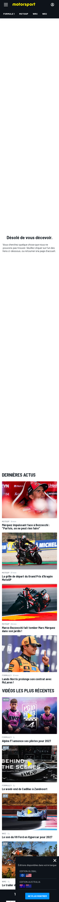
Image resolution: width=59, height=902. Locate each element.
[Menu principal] (6, 4)
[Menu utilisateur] (52, 4)
